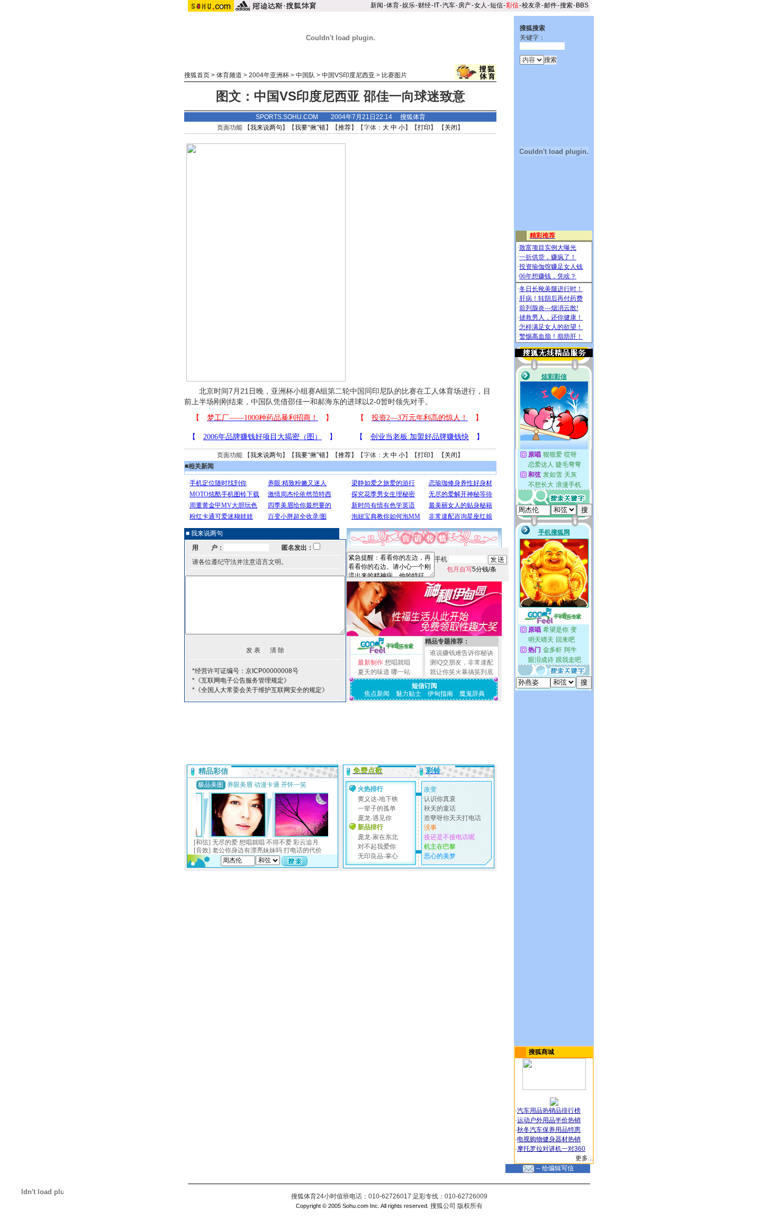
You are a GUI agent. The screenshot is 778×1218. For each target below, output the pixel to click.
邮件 (550, 5)
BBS (582, 5)
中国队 (305, 75)
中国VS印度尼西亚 (348, 75)
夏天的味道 (374, 672)
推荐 (344, 127)
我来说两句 (266, 127)
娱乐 (408, 5)
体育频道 (229, 75)
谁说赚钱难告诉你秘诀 (461, 653)
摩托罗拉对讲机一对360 (551, 1148)
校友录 (531, 5)
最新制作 (370, 662)
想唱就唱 (397, 662)
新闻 (376, 5)
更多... (584, 1158)
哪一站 (400, 672)
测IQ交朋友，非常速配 (461, 662)
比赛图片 (394, 75)
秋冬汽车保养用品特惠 (549, 1129)
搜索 (566, 5)
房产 (464, 5)
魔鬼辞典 (472, 693)
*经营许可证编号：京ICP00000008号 (245, 671)
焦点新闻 (377, 693)
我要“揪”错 (310, 127)
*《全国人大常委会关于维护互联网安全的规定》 (260, 690)
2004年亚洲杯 (269, 75)
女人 (480, 5)
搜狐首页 (197, 75)
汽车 (448, 5)
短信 (496, 5)
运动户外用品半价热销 (549, 1120)
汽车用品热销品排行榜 (549, 1110)
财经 (424, 5)
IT (436, 5)
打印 (424, 127)
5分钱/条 (471, 569)
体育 (392, 5)
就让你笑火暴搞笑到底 (461, 672)
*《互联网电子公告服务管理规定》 (241, 680)
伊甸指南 (440, 693)
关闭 (451, 127)
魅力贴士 (408, 693)
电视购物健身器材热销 (549, 1139)
